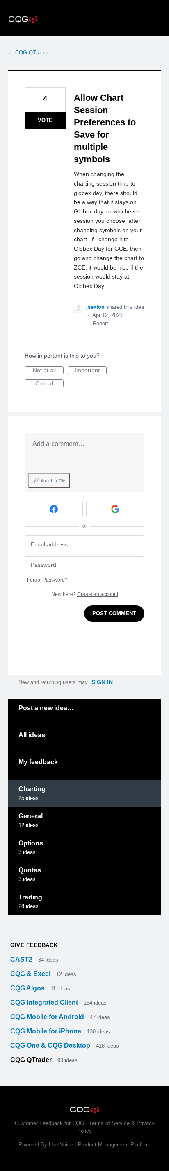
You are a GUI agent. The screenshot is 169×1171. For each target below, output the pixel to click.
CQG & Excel (31, 973)
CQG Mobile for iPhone (46, 1031)
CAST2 (22, 959)
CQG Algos (28, 988)
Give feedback (33, 945)
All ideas (31, 735)
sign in (102, 682)
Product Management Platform (114, 1145)
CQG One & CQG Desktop (51, 1045)
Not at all (48, 370)
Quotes (29, 870)
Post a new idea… (46, 707)
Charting (32, 789)
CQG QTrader (31, 1059)
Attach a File (53, 480)
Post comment (114, 613)
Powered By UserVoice (46, 1145)
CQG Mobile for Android (48, 1016)
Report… (103, 323)
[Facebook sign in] (54, 509)
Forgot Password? (47, 580)
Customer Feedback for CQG (49, 1123)
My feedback (38, 762)
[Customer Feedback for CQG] (84, 17)
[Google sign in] (115, 509)
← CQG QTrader (28, 53)
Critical (49, 383)
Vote (45, 120)
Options (30, 843)
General (30, 816)
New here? (84, 594)
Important (91, 370)
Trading (30, 897)
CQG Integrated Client (45, 1002)
